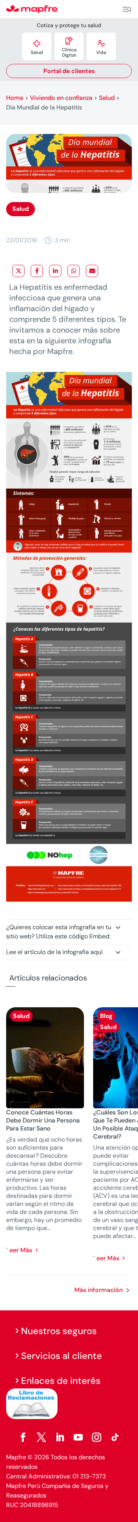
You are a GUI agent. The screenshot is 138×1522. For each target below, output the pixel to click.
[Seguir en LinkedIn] (59, 1437)
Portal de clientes (69, 71)
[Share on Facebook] (37, 271)
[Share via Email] (92, 271)
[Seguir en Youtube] (78, 1437)
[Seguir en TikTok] (115, 1437)
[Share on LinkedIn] (55, 271)
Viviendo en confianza (61, 98)
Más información (98, 1290)
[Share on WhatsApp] (73, 271)
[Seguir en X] (41, 1437)
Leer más (19, 1250)
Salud (107, 98)
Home (14, 98)
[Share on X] (18, 271)
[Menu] (127, 9)
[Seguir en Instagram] (96, 1437)
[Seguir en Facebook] (23, 1437)
